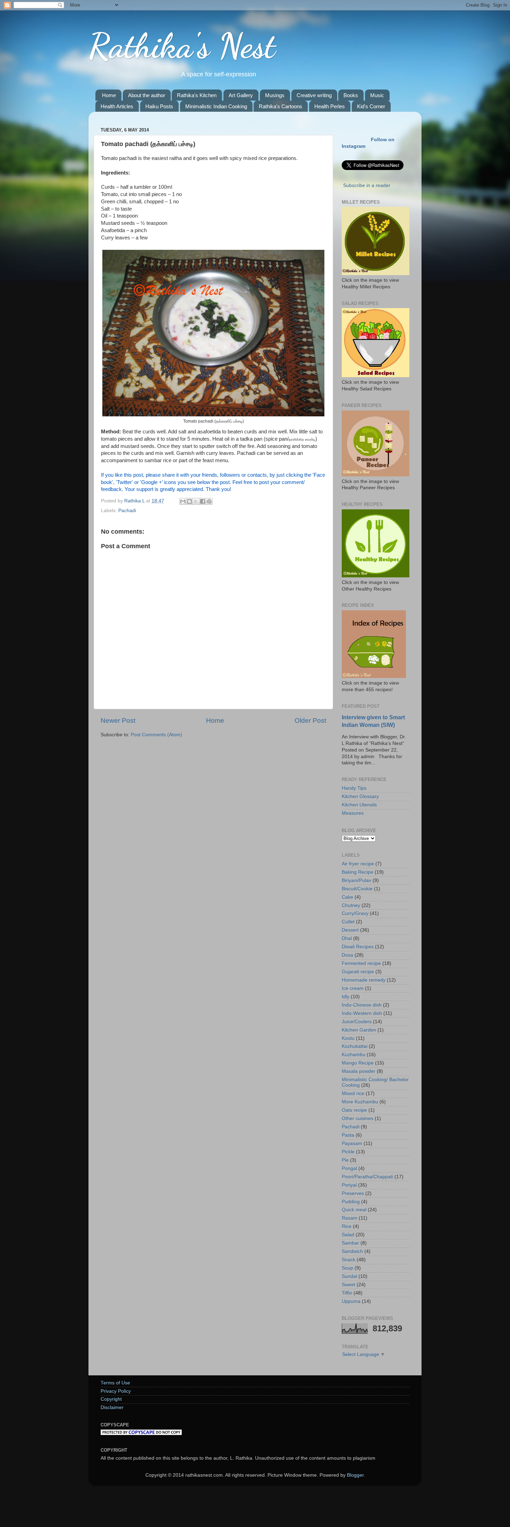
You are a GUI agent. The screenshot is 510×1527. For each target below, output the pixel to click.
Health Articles (117, 106)
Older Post (310, 720)
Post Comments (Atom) (156, 734)
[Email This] (182, 501)
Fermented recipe (361, 963)
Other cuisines (357, 1118)
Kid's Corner (371, 106)
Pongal (349, 1168)
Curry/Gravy (355, 913)
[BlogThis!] (189, 501)
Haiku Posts (159, 106)
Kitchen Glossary (360, 796)
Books (350, 95)
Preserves (353, 1193)
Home (109, 95)
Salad (348, 1234)
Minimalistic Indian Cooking (216, 106)
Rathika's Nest (181, 46)
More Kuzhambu (360, 1101)
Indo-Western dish (362, 1013)
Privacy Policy (116, 1391)
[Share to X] (196, 501)
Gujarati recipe (358, 971)
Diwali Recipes (358, 946)
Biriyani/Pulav (356, 880)
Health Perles (329, 106)
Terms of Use (115, 1382)
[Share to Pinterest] (209, 501)
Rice (346, 1226)
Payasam (352, 1143)
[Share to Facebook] (202, 501)
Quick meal (354, 1209)
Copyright (111, 1399)
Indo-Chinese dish (362, 1005)
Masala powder (358, 1071)
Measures (353, 813)
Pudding (351, 1201)
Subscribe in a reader (366, 185)
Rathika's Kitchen (196, 95)
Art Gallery (241, 95)
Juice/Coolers (357, 1021)
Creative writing (314, 95)
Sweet (348, 1284)
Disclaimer (112, 1407)
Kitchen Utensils (359, 804)
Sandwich (352, 1251)
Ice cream (353, 988)
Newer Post (118, 720)
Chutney (351, 905)
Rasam (349, 1218)
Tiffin (347, 1293)
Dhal (347, 938)
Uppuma (351, 1301)
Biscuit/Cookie (357, 888)
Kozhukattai (354, 1046)
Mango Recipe (358, 1063)
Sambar (350, 1243)
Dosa (347, 955)
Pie (345, 1160)
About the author (146, 95)
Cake (347, 897)
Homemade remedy (363, 980)
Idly (345, 996)
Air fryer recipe (358, 863)
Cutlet (348, 921)
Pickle (348, 1151)
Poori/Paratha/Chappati (367, 1176)
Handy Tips (354, 788)
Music (377, 95)
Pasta (348, 1135)
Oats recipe (354, 1110)
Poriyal (349, 1185)
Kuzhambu (353, 1054)
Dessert (350, 930)
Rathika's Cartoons (280, 106)
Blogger (355, 1475)
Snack (348, 1259)
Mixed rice (353, 1093)
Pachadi (127, 510)
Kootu (348, 1038)
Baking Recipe (357, 872)
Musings (274, 95)
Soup (347, 1268)
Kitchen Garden (359, 1030)
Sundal (349, 1276)
